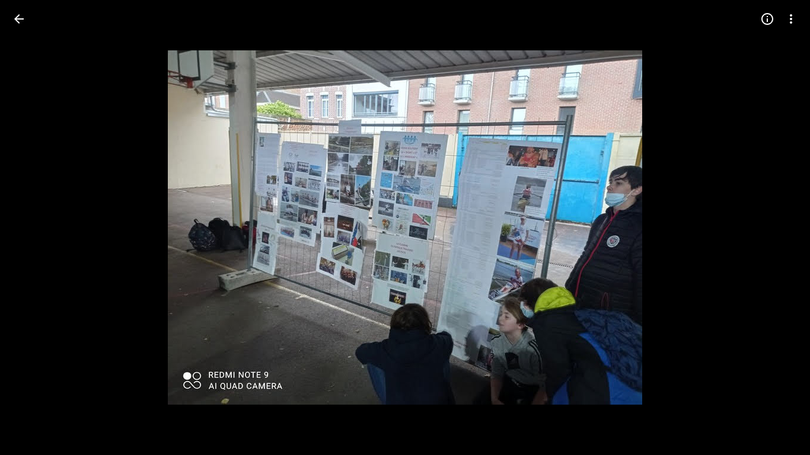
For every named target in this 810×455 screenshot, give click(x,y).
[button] (33, 227)
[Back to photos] (19, 19)
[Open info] (767, 19)
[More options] (791, 19)
